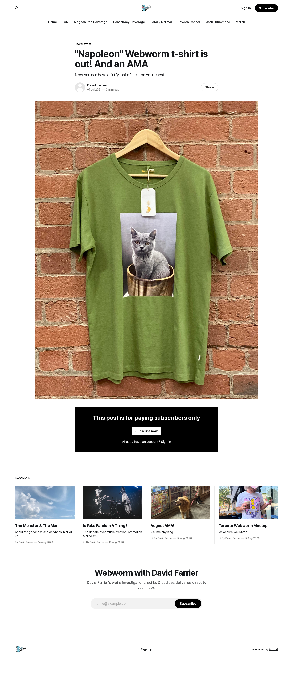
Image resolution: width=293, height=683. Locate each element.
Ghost (273, 649)
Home (52, 22)
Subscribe (266, 8)
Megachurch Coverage (90, 22)
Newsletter (83, 44)
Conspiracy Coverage (129, 22)
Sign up (146, 649)
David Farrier (97, 85)
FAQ (65, 22)
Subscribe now (146, 431)
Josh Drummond (218, 22)
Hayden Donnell (189, 22)
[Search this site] (17, 8)
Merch (240, 22)
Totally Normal (161, 22)
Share (209, 87)
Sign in (246, 8)
